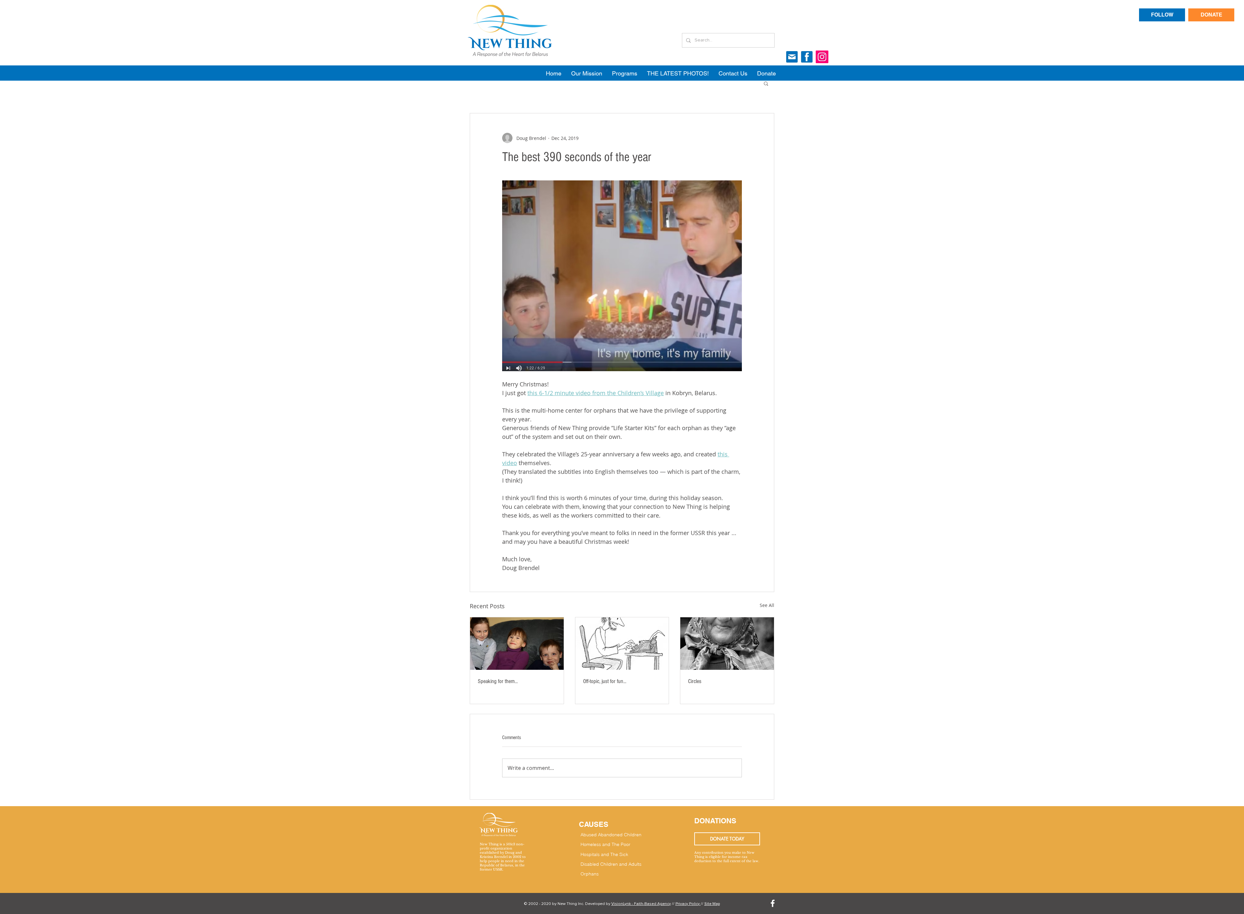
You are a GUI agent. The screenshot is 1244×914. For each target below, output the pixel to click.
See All (767, 605)
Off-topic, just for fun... (604, 681)
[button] (766, 83)
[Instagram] (822, 57)
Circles (694, 681)
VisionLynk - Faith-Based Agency (641, 904)
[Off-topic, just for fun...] (622, 643)
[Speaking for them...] (517, 643)
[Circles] (727, 643)
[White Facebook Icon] (773, 903)
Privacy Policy (688, 904)
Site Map (712, 904)
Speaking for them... (498, 681)
